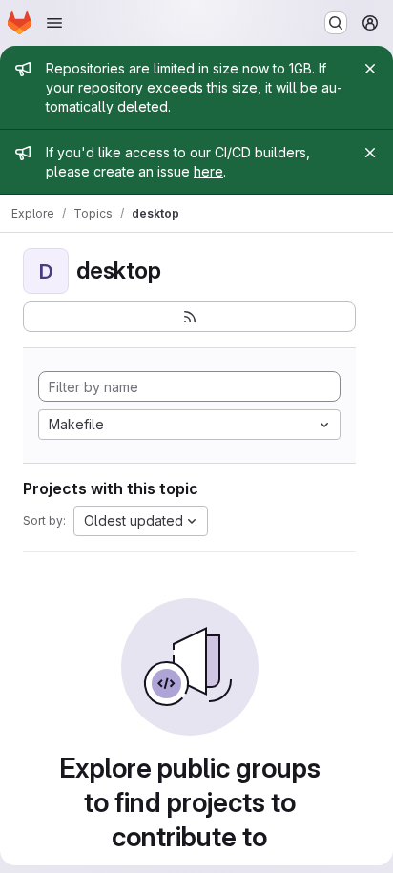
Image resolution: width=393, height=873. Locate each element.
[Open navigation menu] (54, 23)
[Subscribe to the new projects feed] (189, 316)
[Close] (370, 68)
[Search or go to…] (335, 22)
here (208, 171)
